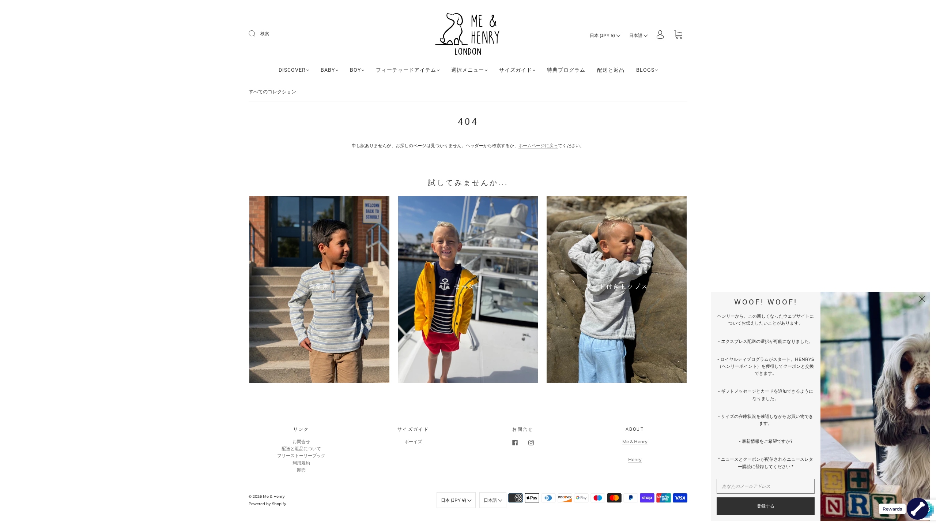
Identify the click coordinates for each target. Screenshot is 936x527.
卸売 (301, 469)
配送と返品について (301, 448)
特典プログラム (566, 70)
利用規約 (301, 463)
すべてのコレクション (272, 91)
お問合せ (301, 441)
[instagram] (531, 442)
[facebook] (515, 442)
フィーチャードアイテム (406, 70)
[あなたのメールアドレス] (766, 486)
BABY (328, 70)
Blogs (645, 70)
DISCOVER (292, 70)
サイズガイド (515, 70)
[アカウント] (660, 35)
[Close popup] (922, 300)
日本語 (636, 35)
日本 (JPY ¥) (603, 35)
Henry (635, 459)
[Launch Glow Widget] (918, 509)
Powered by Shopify (267, 503)
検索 (264, 33)
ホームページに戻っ (538, 145)
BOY (355, 70)
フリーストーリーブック (301, 455)
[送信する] (257, 34)
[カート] (678, 35)
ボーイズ (413, 441)
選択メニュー (467, 70)
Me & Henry (635, 441)
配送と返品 (610, 70)
